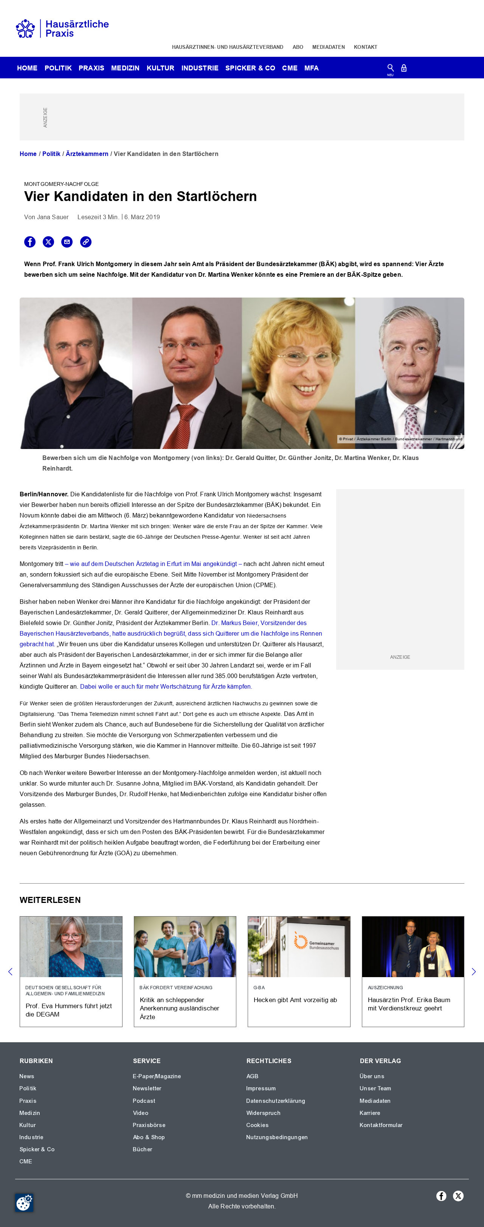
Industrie (200, 68)
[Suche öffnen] (390, 69)
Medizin (125, 68)
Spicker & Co (37, 1149)
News (27, 1076)
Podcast (144, 1101)
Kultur (161, 68)
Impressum (261, 1088)
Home (28, 153)
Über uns (372, 1076)
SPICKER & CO (250, 68)
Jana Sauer (53, 217)
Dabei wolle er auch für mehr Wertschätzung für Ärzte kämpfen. (166, 686)
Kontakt (365, 47)
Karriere (370, 1113)
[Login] (403, 69)
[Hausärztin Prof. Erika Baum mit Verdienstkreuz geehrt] (413, 971)
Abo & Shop (149, 1137)
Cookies (258, 1125)
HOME (27, 68)
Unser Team (376, 1088)
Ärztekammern (87, 153)
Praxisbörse (149, 1125)
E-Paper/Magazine (157, 1076)
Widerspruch (264, 1113)
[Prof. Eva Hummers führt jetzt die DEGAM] (71, 971)
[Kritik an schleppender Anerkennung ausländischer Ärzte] (185, 971)
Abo (298, 47)
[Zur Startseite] (62, 28)
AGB (253, 1076)
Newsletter (147, 1088)
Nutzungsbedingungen (277, 1137)
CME (289, 68)
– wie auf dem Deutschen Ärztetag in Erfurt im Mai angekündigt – (153, 564)
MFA (311, 68)
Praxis (91, 68)
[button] (473, 972)
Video (141, 1113)
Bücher (142, 1149)
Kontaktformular (381, 1125)
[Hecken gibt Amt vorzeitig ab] (299, 971)
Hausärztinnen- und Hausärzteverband (228, 47)
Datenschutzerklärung (276, 1101)
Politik (58, 68)
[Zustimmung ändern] (24, 1203)
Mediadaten (328, 47)
